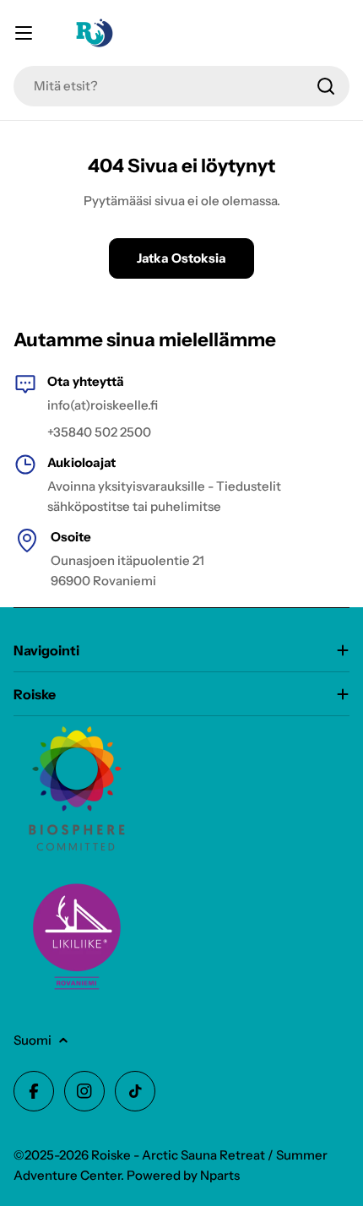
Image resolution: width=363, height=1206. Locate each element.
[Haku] (326, 86)
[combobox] (181, 86)
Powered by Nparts (183, 1175)
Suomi (32, 1040)
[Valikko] (24, 33)
